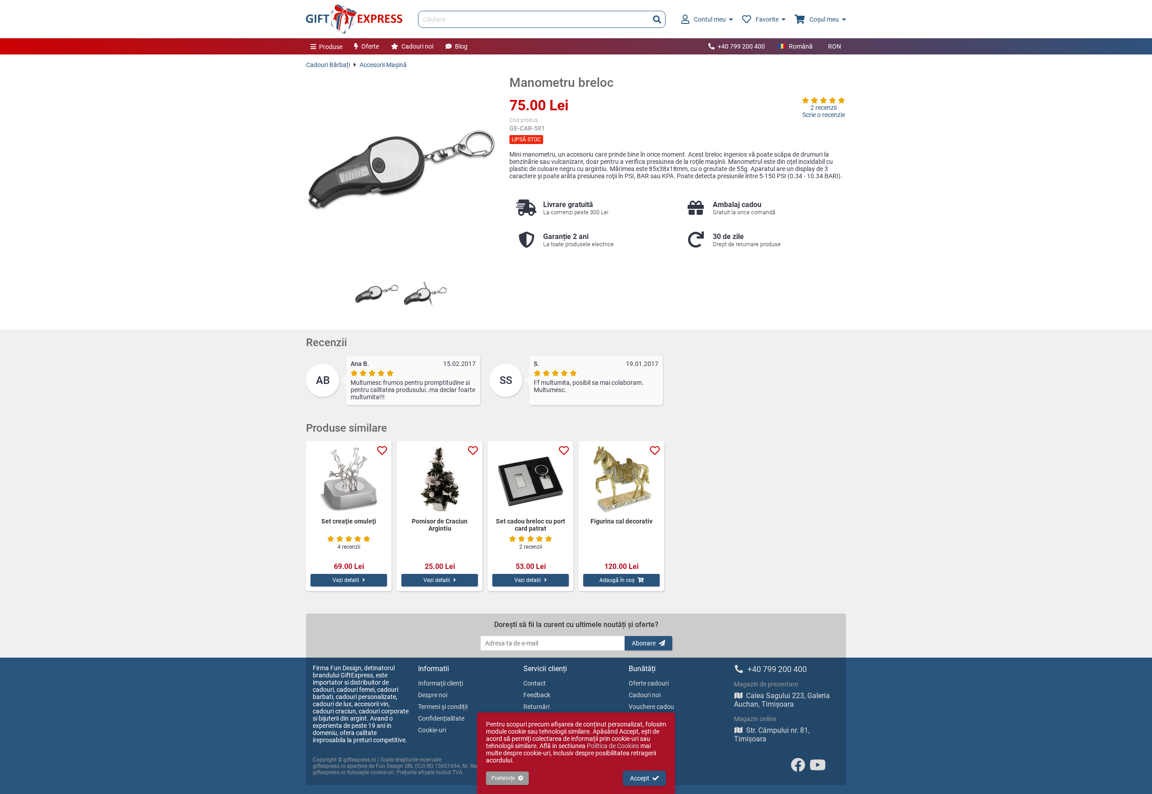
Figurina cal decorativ (621, 521)
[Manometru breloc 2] (425, 294)
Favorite (767, 19)
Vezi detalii (346, 580)
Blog (461, 46)
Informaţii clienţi (440, 683)
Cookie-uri (432, 730)
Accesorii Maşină (383, 64)
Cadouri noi (417, 46)
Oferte (370, 46)
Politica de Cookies (613, 745)
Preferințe (503, 778)
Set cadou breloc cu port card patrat (530, 525)
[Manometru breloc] (401, 170)
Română (801, 46)
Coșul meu (824, 19)
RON (834, 46)
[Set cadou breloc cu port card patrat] (530, 479)
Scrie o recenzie (823, 114)
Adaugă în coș (616, 580)
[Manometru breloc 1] (377, 294)
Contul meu (710, 19)
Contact (534, 683)
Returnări (536, 706)
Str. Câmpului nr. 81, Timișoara (772, 734)
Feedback (536, 695)
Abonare (644, 643)
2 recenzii (823, 107)
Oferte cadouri (649, 683)
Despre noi (432, 695)
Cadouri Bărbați (328, 64)
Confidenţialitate (441, 718)
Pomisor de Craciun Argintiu (440, 525)
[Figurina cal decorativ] (621, 479)
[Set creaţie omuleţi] (348, 479)
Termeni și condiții (443, 706)
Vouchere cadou (651, 706)
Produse (330, 46)
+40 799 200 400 (741, 46)
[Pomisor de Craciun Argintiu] (439, 479)
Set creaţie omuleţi (348, 521)
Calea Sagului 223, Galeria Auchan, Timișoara (782, 699)
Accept (639, 778)
